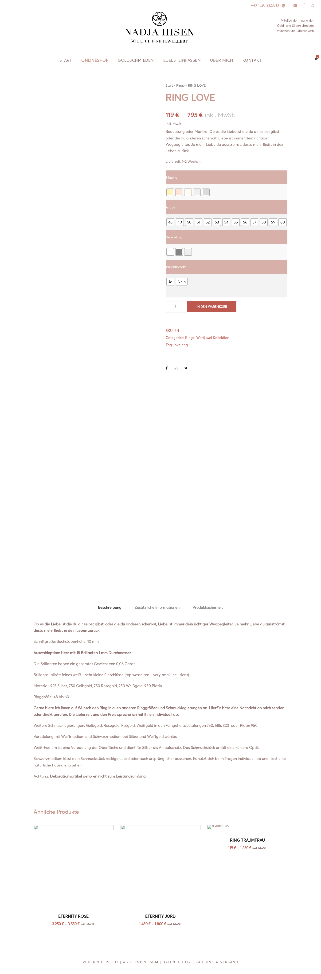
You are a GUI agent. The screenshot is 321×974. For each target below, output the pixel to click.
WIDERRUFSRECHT (101, 962)
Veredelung (174, 237)
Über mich (221, 60)
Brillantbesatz (176, 267)
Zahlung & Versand (217, 962)
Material (172, 177)
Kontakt (252, 60)
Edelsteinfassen (182, 60)
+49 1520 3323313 (265, 5)
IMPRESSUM (146, 962)
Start (65, 60)
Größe (170, 207)
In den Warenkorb (211, 306)
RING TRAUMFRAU (247, 840)
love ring (181, 345)
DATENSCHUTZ (177, 962)
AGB (127, 962)
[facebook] (304, 5)
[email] (295, 5)
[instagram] (312, 5)
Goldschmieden (136, 60)
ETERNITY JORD (160, 916)
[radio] (170, 192)
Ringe (180, 85)
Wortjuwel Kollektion (212, 337)
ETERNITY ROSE (73, 916)
